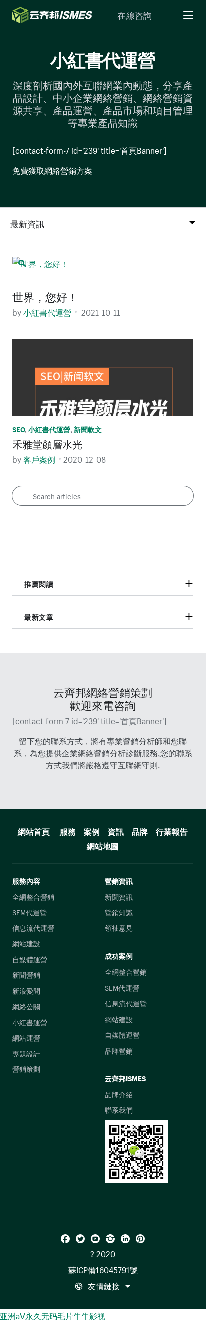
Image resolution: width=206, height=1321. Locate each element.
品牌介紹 (119, 1093)
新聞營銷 (26, 974)
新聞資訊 (119, 896)
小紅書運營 (30, 1021)
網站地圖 (103, 844)
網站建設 (26, 942)
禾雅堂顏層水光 (47, 443)
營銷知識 (119, 911)
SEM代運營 (29, 911)
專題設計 (26, 1053)
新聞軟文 (88, 428)
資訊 (116, 830)
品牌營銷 (119, 1050)
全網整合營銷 (33, 896)
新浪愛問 (26, 990)
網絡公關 (26, 1005)
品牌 (140, 830)
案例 (92, 830)
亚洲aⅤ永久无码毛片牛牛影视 (53, 1314)
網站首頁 (34, 830)
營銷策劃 (26, 1068)
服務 (68, 830)
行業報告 (172, 830)
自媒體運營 (30, 958)
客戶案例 (40, 458)
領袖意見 (119, 927)
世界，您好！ (45, 295)
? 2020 (103, 1252)
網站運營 (26, 1037)
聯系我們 (119, 1109)
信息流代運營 (33, 927)
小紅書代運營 (48, 311)
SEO (18, 428)
